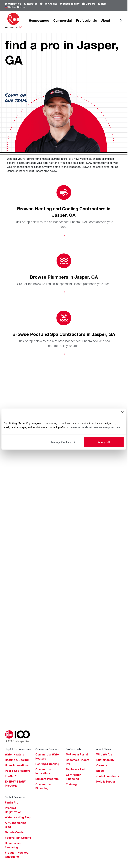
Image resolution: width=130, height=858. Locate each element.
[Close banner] (122, 412)
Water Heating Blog (17, 817)
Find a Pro (11, 802)
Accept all (104, 441)
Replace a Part (75, 769)
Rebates (32, 3)
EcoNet (11, 776)
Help (103, 3)
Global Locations (107, 776)
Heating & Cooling (17, 760)
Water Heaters (14, 754)
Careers (90, 3)
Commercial (62, 20)
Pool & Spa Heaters (17, 770)
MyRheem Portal (77, 754)
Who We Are (104, 754)
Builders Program (47, 779)
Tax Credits (50, 3)
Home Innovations (17, 765)
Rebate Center (15, 832)
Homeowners (39, 20)
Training (71, 784)
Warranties (14, 3)
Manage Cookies (61, 441)
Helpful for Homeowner (18, 749)
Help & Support (106, 781)
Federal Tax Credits (18, 837)
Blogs (100, 770)
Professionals (86, 20)
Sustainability (71, 3)
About (105, 20)
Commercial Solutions (47, 749)
